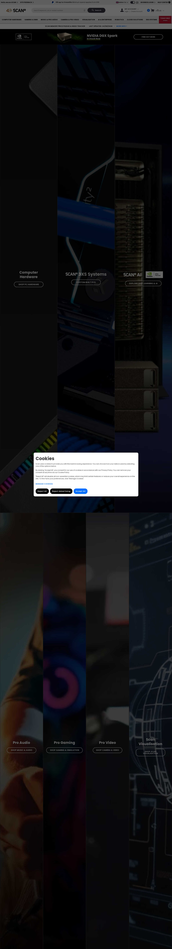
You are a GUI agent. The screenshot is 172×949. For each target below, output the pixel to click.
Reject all (42, 491)
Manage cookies (44, 484)
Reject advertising (61, 491)
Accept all (80, 491)
